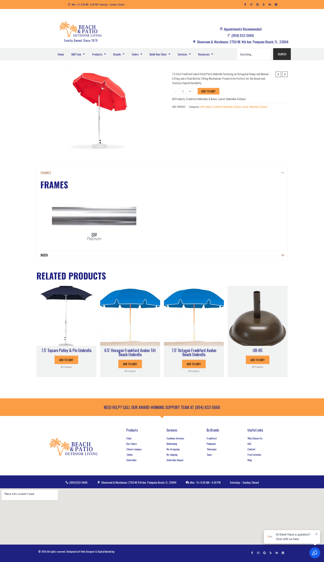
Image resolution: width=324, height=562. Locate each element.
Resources (203, 54)
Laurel (221, 99)
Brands (117, 54)
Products (97, 54)
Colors (135, 54)
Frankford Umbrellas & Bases (201, 99)
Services (182, 54)
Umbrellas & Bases (236, 99)
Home (61, 54)
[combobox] (254, 54)
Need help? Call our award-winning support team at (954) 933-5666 (162, 407)
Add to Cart (208, 91)
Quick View (66, 342)
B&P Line (76, 54)
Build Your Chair (158, 54)
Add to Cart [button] (66, 360)
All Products (178, 99)
